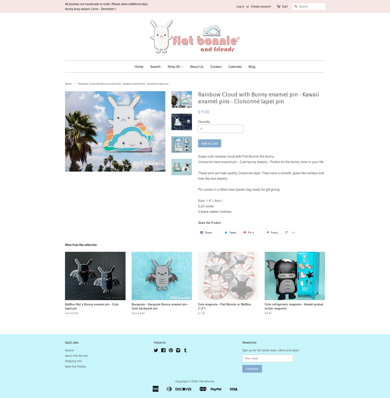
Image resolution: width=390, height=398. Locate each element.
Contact (215, 66)
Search (155, 66)
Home (139, 66)
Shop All (174, 66)
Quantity (204, 121)
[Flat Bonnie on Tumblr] (185, 351)
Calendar (235, 66)
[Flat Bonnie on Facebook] (163, 351)
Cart (285, 6)
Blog (252, 66)
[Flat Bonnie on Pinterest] (171, 351)
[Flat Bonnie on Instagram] (178, 351)
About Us (196, 66)
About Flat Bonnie (76, 356)
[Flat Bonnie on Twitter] (156, 351)
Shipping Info (73, 361)
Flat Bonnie (206, 381)
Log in (240, 6)
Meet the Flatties (75, 366)
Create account (261, 6)
